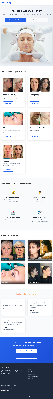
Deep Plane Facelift (33, 376)
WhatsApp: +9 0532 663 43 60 (9, 385)
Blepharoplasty (32, 374)
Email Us (26, 356)
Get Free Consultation (15, 20)
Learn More (8, 103)
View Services (37, 20)
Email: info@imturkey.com (7, 388)
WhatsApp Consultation (26, 351)
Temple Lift (30, 378)
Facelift (29, 369)
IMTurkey (7, 2)
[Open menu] (49, 2)
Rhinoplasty (31, 371)
